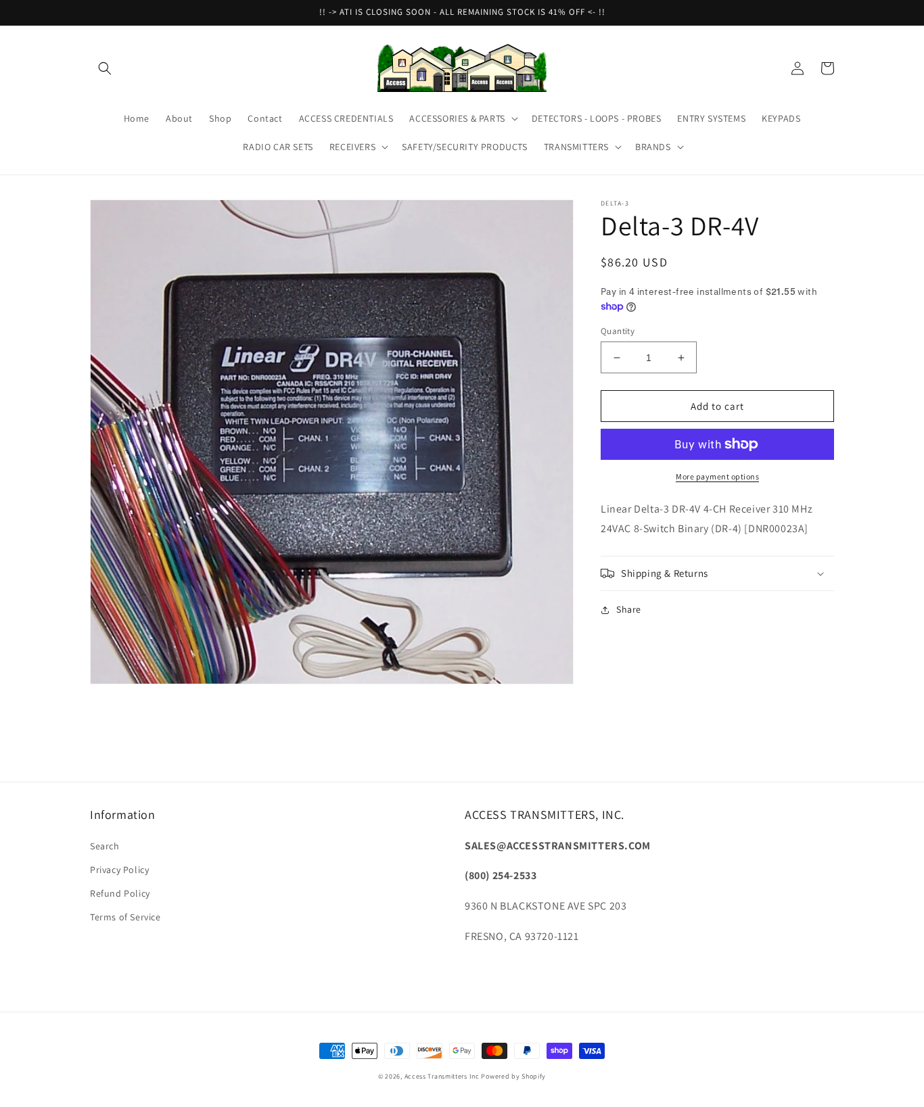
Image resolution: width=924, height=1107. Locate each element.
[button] (105, 68)
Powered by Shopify (513, 1076)
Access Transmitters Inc (442, 1076)
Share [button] (628, 609)
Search (105, 846)
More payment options (717, 476)
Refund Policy (120, 893)
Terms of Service (125, 917)
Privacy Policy (119, 870)
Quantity (617, 331)
